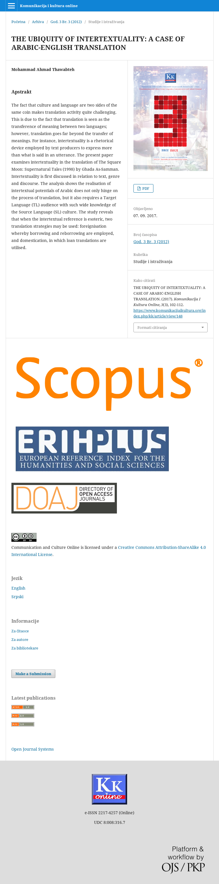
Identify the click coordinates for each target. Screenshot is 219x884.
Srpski (17, 596)
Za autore (19, 639)
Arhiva (38, 21)
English (18, 588)
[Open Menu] (11, 5)
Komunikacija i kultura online (49, 5)
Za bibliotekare (24, 648)
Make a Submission (33, 673)
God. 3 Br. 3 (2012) (66, 21)
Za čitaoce (20, 631)
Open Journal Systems (32, 749)
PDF (145, 188)
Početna (18, 21)
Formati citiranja (152, 327)
